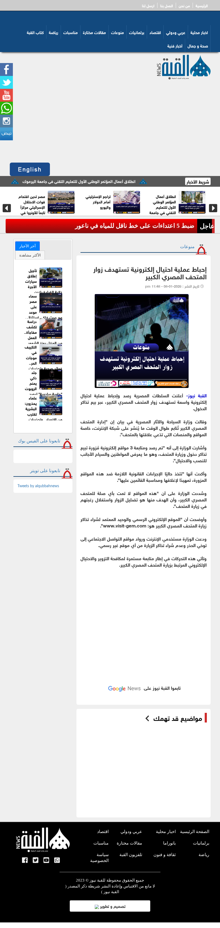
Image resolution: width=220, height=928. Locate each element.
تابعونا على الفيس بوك (39, 441)
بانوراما (169, 843)
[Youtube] (46, 860)
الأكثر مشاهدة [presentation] (30, 255)
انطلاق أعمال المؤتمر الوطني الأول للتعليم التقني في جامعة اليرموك (95, 180)
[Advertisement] (110, 119)
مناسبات (70, 31)
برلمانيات (136, 31)
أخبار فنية (174, 45)
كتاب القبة (35, 31)
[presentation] (7, 208)
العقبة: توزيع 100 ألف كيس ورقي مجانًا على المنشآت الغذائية (43, 204)
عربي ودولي (175, 31)
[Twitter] (35, 860)
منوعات (117, 31)
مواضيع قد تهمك (177, 717)
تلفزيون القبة (130, 854)
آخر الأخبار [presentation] (27, 246)
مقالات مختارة (94, 31)
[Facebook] (25, 860)
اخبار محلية (199, 31)
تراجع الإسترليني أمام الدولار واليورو (175, 201)
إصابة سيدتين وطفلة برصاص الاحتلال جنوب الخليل (116, 225)
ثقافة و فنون (164, 854)
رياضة (53, 31)
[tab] (27, 246)
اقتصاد (155, 31)
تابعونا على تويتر (45, 470)
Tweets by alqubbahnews (38, 486)
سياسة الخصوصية (99, 857)
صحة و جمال (198, 45)
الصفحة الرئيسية (194, 831)
